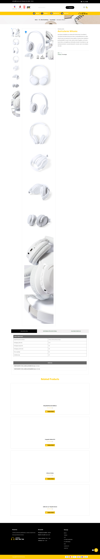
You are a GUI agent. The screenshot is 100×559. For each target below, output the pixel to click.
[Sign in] (84, 7)
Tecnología (52, 19)
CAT (65, 537)
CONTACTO (56, 13)
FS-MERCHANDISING (68, 539)
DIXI (65, 543)
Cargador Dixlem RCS (50, 439)
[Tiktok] (85, 1)
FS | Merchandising (43, 19)
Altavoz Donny (50, 473)
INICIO (37, 13)
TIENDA (46, 13)
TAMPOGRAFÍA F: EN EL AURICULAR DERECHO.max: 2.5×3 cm (26, 365)
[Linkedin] (87, 1)
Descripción (24, 331)
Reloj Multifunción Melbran (50, 405)
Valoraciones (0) (76, 331)
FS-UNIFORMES (67, 541)
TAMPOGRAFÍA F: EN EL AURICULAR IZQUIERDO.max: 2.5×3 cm (27, 369)
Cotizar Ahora (50, 411)
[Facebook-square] (81, 1)
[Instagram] (83, 1)
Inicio (36, 19)
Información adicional (50, 331)
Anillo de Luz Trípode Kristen (50, 506)
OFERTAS (66, 13)
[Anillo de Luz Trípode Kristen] (50, 494)
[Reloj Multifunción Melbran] (50, 393)
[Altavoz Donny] (50, 461)
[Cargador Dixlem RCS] (50, 427)
